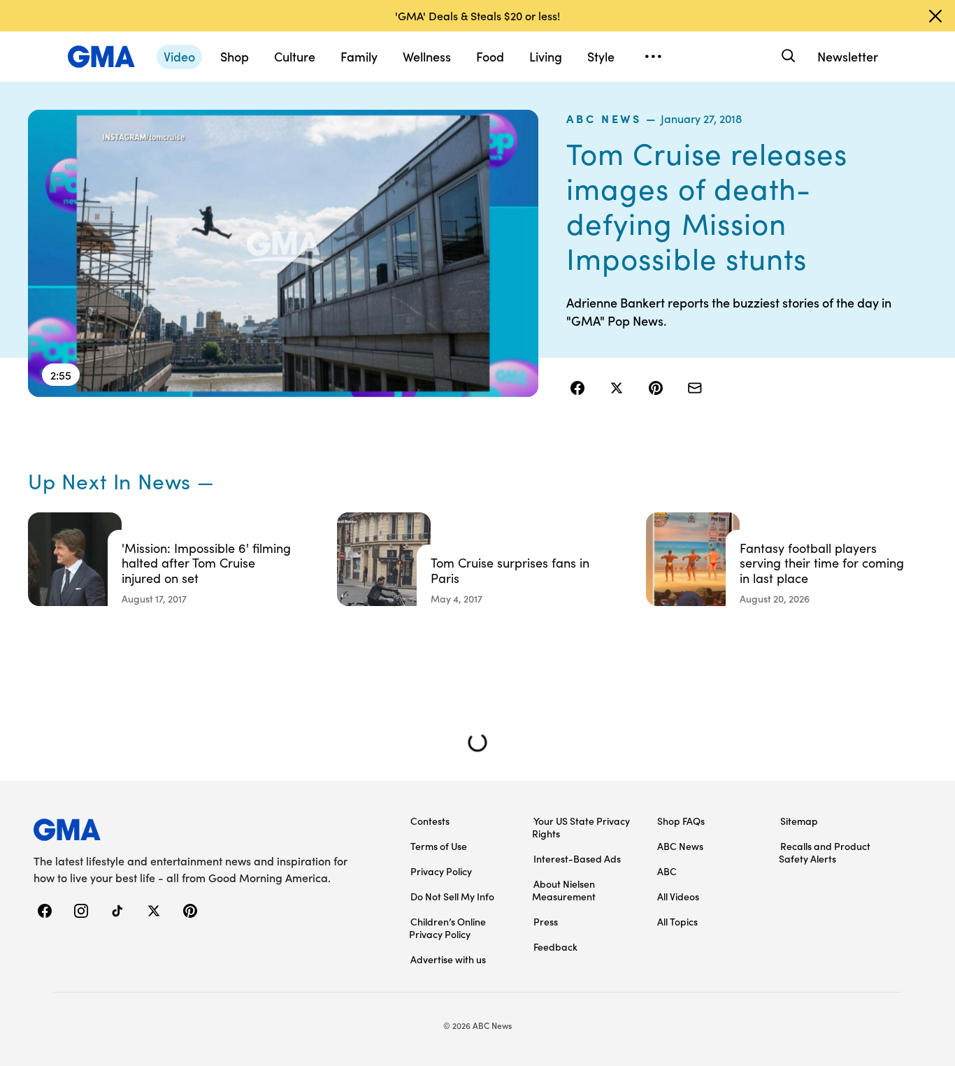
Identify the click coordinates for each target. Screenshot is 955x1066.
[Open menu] (653, 56)
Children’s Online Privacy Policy (447, 927)
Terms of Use (438, 846)
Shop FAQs (681, 821)
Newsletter (847, 56)
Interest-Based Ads (577, 858)
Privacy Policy (441, 871)
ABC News (603, 118)
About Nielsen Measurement (564, 890)
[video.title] (283, 253)
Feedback (555, 946)
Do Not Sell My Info (452, 896)
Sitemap (799, 821)
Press (545, 921)
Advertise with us (448, 959)
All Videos (678, 896)
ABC (667, 871)
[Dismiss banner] (935, 16)
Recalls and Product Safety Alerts (824, 852)
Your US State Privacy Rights (581, 827)
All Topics (677, 921)
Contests (430, 821)
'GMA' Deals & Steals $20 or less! (477, 15)
